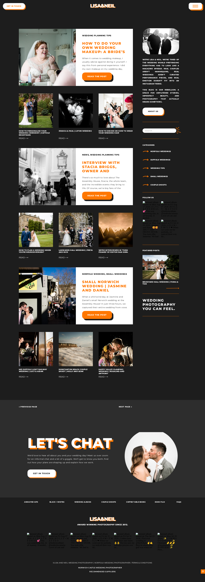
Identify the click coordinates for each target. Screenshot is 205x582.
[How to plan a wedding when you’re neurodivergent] (36, 230)
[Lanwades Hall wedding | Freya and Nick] (76, 230)
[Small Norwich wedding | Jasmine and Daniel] (47, 295)
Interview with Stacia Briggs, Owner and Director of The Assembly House (101, 171)
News (85, 155)
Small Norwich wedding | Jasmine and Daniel (104, 286)
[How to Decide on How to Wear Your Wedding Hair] (116, 110)
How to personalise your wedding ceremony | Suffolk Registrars (34, 133)
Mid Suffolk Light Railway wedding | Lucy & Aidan (33, 370)
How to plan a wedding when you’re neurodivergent (35, 251)
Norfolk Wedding (93, 274)
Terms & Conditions (142, 563)
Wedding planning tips (96, 35)
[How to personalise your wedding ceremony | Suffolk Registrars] (36, 110)
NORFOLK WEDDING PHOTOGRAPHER (112, 563)
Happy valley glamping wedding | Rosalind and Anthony (111, 371)
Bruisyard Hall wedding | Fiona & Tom (160, 283)
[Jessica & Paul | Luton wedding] (76, 110)
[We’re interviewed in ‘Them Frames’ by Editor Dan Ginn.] (116, 230)
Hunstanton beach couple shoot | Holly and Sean (73, 370)
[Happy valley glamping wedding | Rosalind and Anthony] (116, 349)
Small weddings (116, 274)
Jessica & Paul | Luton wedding (75, 131)
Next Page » (125, 407)
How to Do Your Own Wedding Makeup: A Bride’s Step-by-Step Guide (103, 51)
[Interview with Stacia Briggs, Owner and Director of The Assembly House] (47, 176)
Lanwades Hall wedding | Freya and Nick (76, 251)
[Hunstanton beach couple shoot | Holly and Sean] (76, 349)
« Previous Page (28, 407)
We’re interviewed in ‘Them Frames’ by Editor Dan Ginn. (113, 251)
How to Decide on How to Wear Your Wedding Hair (116, 132)
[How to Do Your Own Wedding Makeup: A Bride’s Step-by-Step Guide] (47, 57)
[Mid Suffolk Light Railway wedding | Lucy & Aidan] (36, 349)
